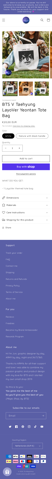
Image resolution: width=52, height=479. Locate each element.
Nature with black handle (32, 136)
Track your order (14, 253)
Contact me (11, 266)
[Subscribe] (43, 415)
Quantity (6, 142)
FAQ (8, 259)
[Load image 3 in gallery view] (42, 88)
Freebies (10, 323)
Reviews (10, 317)
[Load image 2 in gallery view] (26, 88)
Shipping (10, 272)
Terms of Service (14, 292)
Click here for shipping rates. (24, 126)
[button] (3, 20)
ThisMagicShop (29, 471)
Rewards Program (15, 336)
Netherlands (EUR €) (24, 446)
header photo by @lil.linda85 (26, 474)
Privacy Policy (12, 285)
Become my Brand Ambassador (22, 330)
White (8, 136)
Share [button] (8, 227)
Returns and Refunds (16, 279)
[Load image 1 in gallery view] (10, 88)
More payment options (26, 174)
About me (11, 298)
